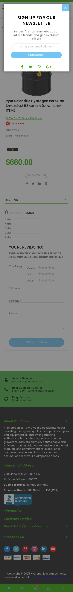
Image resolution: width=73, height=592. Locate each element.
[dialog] (36, 296)
